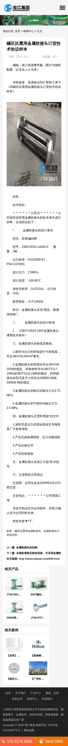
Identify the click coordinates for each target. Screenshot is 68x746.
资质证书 (17, 698)
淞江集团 (30, 725)
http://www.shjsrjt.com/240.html (39, 558)
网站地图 (29, 730)
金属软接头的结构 (26, 547)
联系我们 (47, 698)
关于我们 (20, 692)
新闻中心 (28, 31)
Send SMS (54, 741)
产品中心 (35, 692)
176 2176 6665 (19, 741)
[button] (62, 7)
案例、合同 (52, 692)
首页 (17, 31)
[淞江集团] (15, 7)
